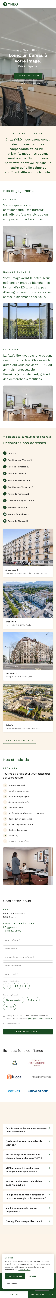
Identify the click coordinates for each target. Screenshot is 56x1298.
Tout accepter (14, 1276)
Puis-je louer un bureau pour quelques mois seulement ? (26, 1130)
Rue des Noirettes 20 (16, 467)
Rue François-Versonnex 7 (18, 487)
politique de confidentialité (40, 1018)
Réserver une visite (28, 76)
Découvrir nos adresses (28, 83)
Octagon (10, 453)
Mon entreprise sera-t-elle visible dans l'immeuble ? (24, 1183)
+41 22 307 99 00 (12, 931)
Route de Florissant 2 (16, 494)
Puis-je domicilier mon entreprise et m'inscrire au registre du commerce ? (26, 1196)
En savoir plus (24, 1270)
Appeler (14, 1295)
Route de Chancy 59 (16, 521)
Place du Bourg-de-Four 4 (19, 500)
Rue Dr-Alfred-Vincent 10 (18, 460)
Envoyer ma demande (28, 1031)
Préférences (12, 1283)
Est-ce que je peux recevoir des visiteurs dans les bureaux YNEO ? (24, 1156)
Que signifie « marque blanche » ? (24, 1221)
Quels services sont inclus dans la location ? (24, 1143)
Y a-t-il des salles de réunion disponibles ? (21, 1210)
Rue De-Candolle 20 (16, 507)
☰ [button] (22, 4)
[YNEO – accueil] (10, 4)
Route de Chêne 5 (15, 473)
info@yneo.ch (10, 927)
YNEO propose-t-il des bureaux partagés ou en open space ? (22, 1170)
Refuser (32, 1276)
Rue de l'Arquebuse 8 (16, 514)
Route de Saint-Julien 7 (18, 480)
